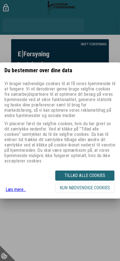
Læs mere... (16, 189)
